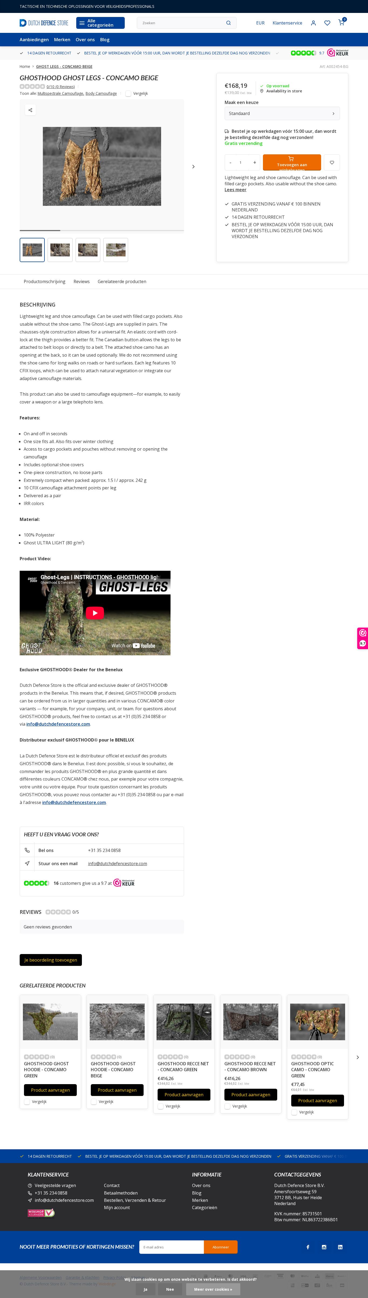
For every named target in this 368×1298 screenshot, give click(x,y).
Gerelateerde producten (122, 281)
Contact (112, 1185)
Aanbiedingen (34, 40)
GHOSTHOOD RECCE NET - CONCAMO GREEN (183, 1067)
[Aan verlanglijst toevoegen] (72, 1003)
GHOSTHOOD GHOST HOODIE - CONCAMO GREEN (46, 1070)
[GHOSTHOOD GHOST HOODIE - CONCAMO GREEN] (50, 1022)
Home (25, 66)
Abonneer (221, 1247)
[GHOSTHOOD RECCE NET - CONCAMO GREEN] (184, 1022)
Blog (104, 40)
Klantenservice (287, 23)
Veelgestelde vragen (55, 1185)
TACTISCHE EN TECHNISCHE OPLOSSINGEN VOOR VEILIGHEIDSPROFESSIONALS (87, 6)
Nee (170, 1289)
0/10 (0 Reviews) (61, 86)
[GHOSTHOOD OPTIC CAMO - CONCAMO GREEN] (317, 1022)
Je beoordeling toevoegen (51, 960)
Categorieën (204, 1207)
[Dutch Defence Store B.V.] (44, 23)
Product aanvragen (50, 1090)
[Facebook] (308, 1247)
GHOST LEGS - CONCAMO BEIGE (64, 66)
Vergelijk (140, 93)
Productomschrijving (44, 281)
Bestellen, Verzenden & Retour (135, 1200)
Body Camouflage (101, 93)
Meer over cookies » (213, 1289)
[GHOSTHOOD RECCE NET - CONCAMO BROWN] (250, 1022)
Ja (145, 1289)
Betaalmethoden (121, 1193)
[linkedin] (340, 1247)
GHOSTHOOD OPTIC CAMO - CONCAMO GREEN (312, 1070)
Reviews (82, 281)
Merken (62, 40)
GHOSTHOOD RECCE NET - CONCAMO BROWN (250, 1067)
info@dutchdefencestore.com (117, 864)
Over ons (85, 40)
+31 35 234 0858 (104, 850)
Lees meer (236, 190)
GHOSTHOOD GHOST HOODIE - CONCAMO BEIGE (113, 1070)
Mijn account (117, 1207)
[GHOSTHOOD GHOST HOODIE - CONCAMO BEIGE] (117, 1022)
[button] (193, 166)
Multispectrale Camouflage (61, 93)
